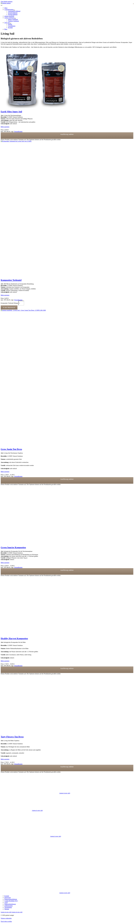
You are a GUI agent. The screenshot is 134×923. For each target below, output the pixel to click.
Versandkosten (18, 131)
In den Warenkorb (9, 307)
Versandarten (8, 907)
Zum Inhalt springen (6, 1)
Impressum (7, 897)
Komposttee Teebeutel (11, 280)
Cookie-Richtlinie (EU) (11, 901)
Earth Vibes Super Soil (11, 111)
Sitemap (6, 909)
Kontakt (6, 896)
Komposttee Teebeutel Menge (9, 303)
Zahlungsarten (8, 906)
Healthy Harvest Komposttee (14, 638)
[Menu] (1, 5)
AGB (6, 902)
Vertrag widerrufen (6, 918)
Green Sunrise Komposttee (13, 547)
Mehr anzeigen (5, 127)
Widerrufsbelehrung (10, 904)
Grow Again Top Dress (11, 449)
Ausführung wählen (67, 134)
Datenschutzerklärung (10, 899)
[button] (6, 921)
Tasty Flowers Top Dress (12, 737)
